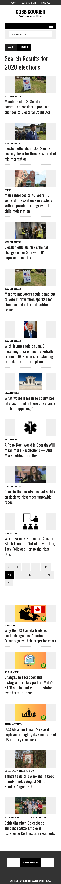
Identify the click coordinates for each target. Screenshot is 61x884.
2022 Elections (13, 143)
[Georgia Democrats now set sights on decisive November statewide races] (30, 481)
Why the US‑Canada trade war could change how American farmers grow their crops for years (30, 635)
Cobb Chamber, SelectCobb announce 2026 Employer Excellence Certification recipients (30, 828)
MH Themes (46, 880)
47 (30, 575)
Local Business (37, 817)
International (13, 724)
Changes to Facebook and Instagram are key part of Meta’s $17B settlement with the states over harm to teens (29, 685)
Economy (10, 625)
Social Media (12, 672)
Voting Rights (13, 96)
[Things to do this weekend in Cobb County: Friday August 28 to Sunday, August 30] (30, 765)
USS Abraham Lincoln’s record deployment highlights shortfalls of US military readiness (30, 734)
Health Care (12, 393)
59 (49, 575)
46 (19, 575)
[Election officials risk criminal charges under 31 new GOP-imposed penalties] (30, 236)
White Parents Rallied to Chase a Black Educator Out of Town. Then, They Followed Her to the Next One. (30, 546)
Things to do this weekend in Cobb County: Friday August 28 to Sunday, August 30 (30, 781)
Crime (8, 190)
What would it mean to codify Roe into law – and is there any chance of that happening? (30, 403)
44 (46, 567)
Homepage (45, 2)
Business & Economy (16, 817)
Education (11, 533)
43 (35, 567)
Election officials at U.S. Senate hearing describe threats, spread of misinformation (30, 153)
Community (11, 771)
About (14, 2)
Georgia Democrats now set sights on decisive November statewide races (30, 496)
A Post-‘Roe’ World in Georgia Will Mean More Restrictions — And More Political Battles (30, 450)
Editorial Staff (29, 2)
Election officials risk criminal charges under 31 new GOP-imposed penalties (26, 252)
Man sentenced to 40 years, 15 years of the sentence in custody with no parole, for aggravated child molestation (28, 203)
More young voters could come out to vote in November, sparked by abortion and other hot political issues (30, 302)
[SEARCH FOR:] (30, 34)
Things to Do (26, 771)
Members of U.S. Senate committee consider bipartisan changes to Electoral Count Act (27, 106)
